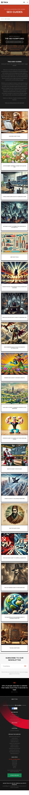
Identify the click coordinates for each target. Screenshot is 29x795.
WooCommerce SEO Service (14, 748)
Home (2, 18)
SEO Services (14, 714)
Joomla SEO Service (14, 741)
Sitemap (16, 787)
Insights (14, 725)
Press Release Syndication (14, 751)
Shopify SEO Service (14, 745)
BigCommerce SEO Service (14, 736)
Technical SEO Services (14, 716)
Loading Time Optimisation (14, 743)
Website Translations (14, 746)
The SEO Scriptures (14, 39)
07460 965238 (16, 771)
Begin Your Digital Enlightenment (14, 41)
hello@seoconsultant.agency (16, 770)
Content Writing (14, 738)
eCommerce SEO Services (14, 721)
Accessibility (6, 786)
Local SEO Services (14, 717)
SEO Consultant (18, 705)
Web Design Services (14, 753)
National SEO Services (14, 719)
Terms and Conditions (16, 786)
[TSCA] (4, 2)
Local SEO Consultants (14, 730)
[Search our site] (27, 2)
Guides (14, 726)
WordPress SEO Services (14, 750)
